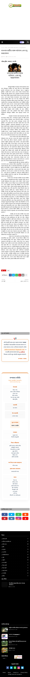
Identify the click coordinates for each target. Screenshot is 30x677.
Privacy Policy (24, 672)
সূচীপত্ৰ (15, 575)
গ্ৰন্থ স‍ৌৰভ (15, 552)
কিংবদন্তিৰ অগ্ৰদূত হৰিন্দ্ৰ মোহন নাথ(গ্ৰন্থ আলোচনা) (17, 583)
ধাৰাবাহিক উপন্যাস (15, 554)
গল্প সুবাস (15, 549)
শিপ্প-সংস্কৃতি (15, 568)
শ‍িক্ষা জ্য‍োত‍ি (15, 565)
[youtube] (25, 518)
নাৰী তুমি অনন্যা (12, 648)
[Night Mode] (22, 42)
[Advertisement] (15, 23)
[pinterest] (5, 518)
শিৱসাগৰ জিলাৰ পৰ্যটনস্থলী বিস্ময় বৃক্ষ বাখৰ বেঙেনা (17, 642)
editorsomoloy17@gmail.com (14, 350)
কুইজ (15, 546)
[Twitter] (13, 275)
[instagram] (18, 518)
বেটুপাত (15, 560)
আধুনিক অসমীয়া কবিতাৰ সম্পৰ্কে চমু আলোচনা (18, 627)
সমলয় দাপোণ (15, 570)
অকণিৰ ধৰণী (15, 538)
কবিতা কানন (15, 544)
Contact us (15, 672)
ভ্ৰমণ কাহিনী (15, 562)
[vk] (11, 518)
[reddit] (25, 514)
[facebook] (5, 514)
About (9, 672)
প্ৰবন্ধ (6, 47)
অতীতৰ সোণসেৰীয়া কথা (15, 541)
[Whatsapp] (16, 275)
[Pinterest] (19, 275)
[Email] (23, 275)
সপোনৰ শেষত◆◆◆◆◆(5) (14, 634)
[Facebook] (10, 275)
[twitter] (11, 514)
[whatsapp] (18, 514)
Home (2, 47)
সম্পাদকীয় (15, 573)
